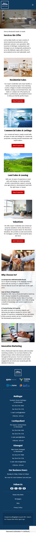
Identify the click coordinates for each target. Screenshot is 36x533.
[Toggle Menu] (33, 5)
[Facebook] (11, 488)
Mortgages (18, 499)
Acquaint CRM (22, 517)
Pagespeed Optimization (13, 531)
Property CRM (10, 519)
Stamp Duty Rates (18, 495)
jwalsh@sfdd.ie (20, 437)
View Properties (18, 101)
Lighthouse (26, 531)
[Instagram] (16, 488)
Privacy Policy (18, 507)
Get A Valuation (18, 241)
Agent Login (22, 519)
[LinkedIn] (24, 488)
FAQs (18, 503)
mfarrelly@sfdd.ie (20, 462)
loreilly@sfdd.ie (20, 412)
